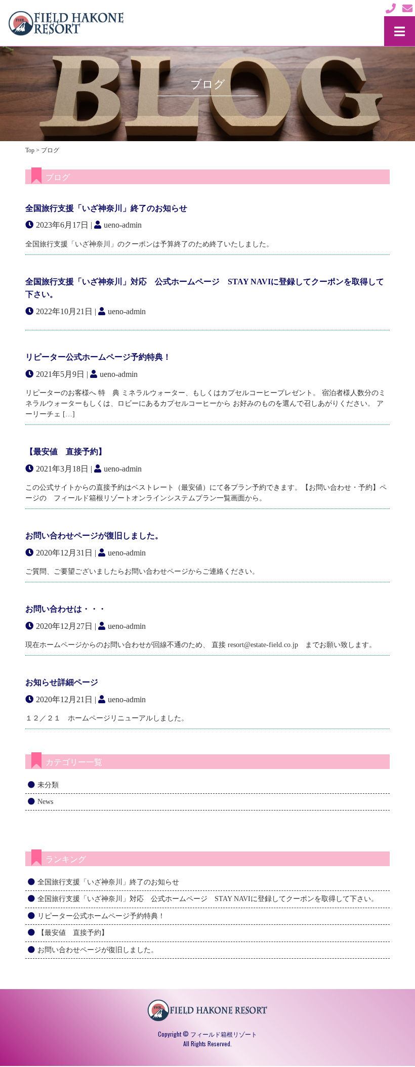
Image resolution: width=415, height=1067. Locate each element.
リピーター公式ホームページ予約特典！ (98, 357)
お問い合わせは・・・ (65, 609)
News (45, 801)
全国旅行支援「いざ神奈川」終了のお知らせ (106, 208)
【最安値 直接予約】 (65, 451)
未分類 (48, 785)
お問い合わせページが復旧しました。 (94, 535)
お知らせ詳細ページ (61, 682)
